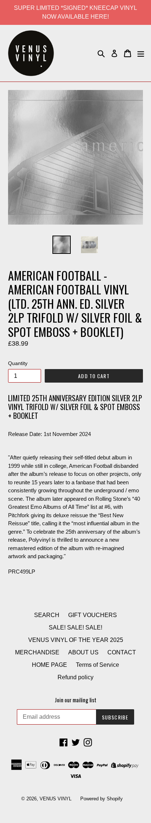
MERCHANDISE (37, 652)
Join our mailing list (75, 699)
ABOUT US (83, 652)
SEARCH (46, 615)
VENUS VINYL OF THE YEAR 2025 (75, 640)
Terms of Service (97, 665)
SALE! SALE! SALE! (75, 627)
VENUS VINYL (55, 798)
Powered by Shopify (101, 798)
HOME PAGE (49, 665)
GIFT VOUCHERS (92, 615)
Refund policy (75, 677)
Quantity (17, 363)
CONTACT (121, 652)
